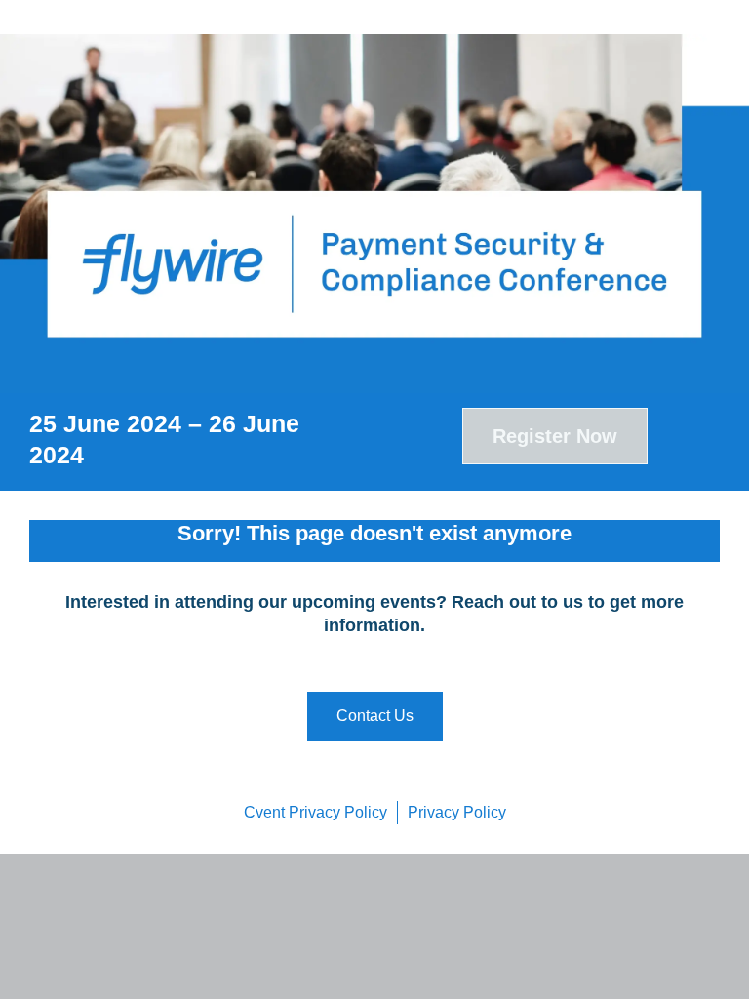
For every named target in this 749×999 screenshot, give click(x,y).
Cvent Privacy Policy (315, 812)
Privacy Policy (457, 812)
